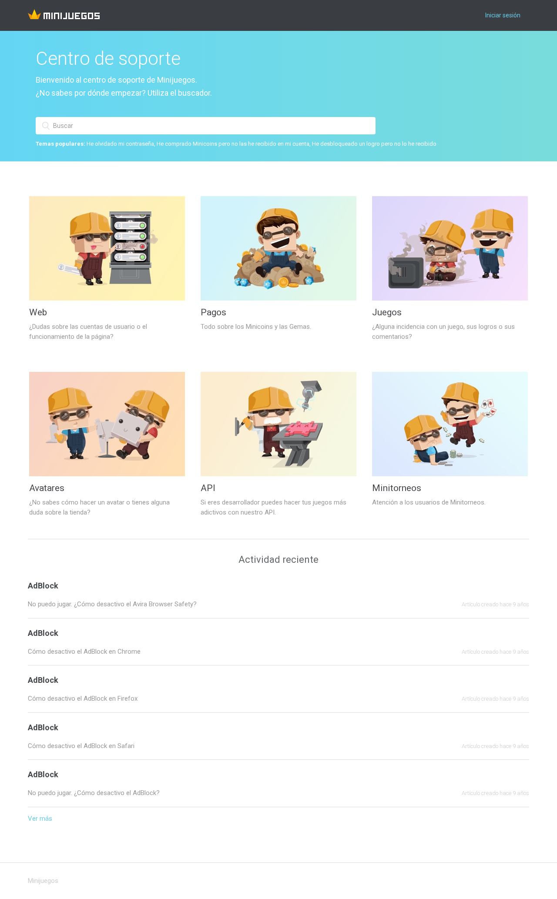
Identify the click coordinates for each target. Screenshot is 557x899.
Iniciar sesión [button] (502, 15)
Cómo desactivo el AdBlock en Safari (81, 746)
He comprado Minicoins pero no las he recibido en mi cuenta (233, 143)
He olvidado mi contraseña (120, 143)
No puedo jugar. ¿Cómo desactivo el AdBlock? (94, 793)
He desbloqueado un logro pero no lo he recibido (374, 143)
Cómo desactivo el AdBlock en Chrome (84, 651)
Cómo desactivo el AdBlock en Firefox (83, 698)
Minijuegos (43, 881)
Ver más (40, 818)
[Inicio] (64, 17)
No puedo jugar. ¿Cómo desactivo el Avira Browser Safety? (112, 604)
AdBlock (43, 585)
